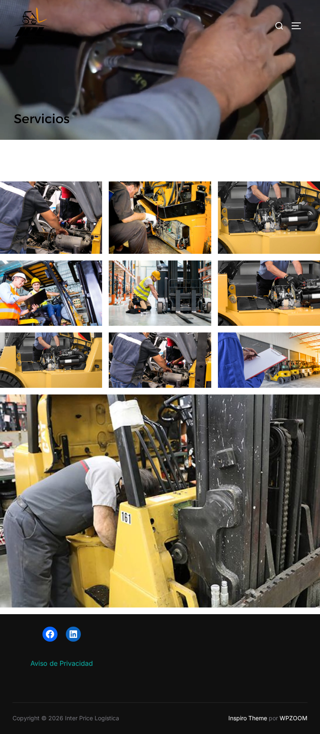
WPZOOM (294, 718)
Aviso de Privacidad (61, 663)
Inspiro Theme (247, 718)
